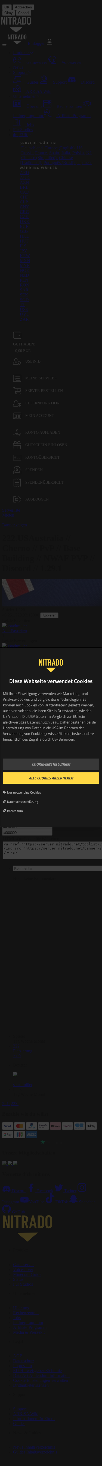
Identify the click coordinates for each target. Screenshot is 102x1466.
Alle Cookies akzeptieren (51, 778)
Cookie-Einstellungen (51, 764)
